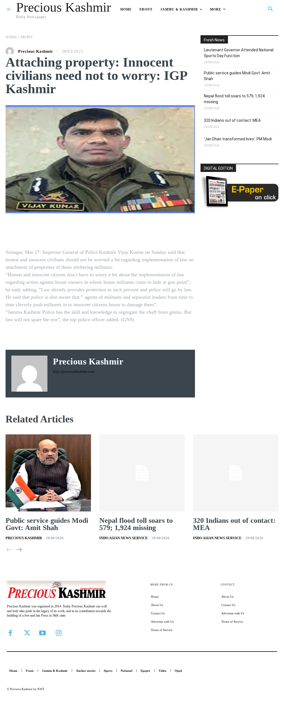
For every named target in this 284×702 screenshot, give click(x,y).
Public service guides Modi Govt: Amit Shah (237, 76)
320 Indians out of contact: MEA (232, 120)
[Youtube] (42, 633)
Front (27, 37)
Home (11, 37)
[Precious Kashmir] (11, 51)
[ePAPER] (239, 206)
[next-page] (19, 550)
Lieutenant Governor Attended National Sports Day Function (238, 53)
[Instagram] (58, 633)
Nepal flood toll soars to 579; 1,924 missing (234, 99)
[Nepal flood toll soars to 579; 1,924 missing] (142, 472)
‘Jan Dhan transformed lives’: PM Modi (238, 139)
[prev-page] (9, 550)
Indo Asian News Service (123, 538)
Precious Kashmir (35, 51)
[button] (270, 9)
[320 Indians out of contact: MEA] (235, 472)
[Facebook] (10, 633)
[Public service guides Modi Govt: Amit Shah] (48, 472)
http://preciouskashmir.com (73, 371)
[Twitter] (26, 633)
